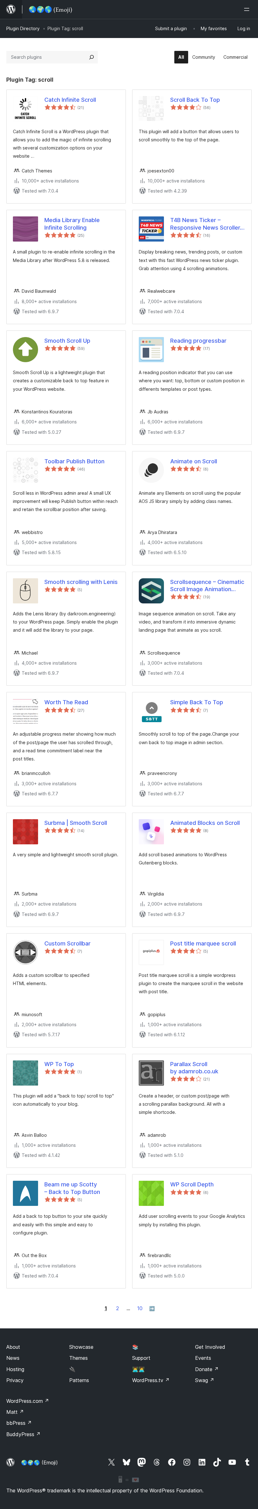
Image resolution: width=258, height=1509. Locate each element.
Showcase (81, 1347)
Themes (78, 1358)
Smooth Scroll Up (67, 340)
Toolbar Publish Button (74, 461)
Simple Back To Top (196, 702)
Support (141, 1358)
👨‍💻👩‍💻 (138, 1369)
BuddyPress (23, 1434)
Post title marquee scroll (203, 943)
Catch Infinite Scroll (70, 99)
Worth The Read (66, 702)
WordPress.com (27, 1401)
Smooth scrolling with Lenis (81, 582)
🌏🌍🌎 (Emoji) (39, 1462)
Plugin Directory (23, 28)
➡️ (152, 1308)
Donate (207, 1369)
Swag (204, 1380)
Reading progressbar (198, 340)
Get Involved (210, 1347)
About (13, 1347)
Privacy (15, 1380)
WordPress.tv (151, 1380)
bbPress (19, 1423)
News (13, 1358)
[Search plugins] (91, 57)
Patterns (79, 1380)
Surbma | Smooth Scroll (75, 823)
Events (203, 1358)
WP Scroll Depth (192, 1184)
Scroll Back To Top (195, 99)
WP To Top (59, 1064)
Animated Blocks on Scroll (205, 823)
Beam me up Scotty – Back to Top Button (72, 1188)
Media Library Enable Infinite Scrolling (72, 224)
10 (140, 1308)
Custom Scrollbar (67, 943)
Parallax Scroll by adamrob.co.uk (194, 1068)
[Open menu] (248, 9)
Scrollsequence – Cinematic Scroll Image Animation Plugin (207, 586)
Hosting (15, 1369)
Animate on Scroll (193, 461)
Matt (15, 1412)
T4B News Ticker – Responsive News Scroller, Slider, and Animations (206, 224)
